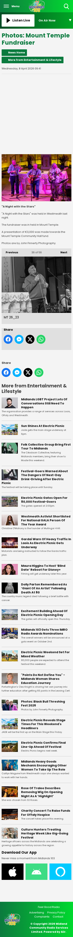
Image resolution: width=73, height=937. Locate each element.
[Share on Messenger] (19, 339)
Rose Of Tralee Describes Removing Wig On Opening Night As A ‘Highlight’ (41, 792)
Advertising (36, 912)
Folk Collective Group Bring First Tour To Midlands (46, 446)
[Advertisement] (36, 114)
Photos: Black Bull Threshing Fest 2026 (43, 703)
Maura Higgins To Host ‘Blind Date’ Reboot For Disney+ (43, 568)
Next (61, 252)
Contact (58, 917)
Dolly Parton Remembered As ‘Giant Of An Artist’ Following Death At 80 (44, 588)
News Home (16, 52)
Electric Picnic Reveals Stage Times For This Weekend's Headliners (43, 724)
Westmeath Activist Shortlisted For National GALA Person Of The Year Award (45, 520)
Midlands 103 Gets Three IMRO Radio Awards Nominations (44, 632)
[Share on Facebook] (8, 339)
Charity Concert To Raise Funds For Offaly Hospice (45, 813)
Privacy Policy (56, 912)
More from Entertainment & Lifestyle (34, 60)
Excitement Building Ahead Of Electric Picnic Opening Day (44, 613)
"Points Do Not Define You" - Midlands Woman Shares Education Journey (43, 679)
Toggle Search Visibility (67, 9)
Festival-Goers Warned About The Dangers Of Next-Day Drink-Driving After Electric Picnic (35, 477)
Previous (10, 252)
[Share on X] (30, 339)
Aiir (63, 932)
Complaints (41, 917)
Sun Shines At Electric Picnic (42, 426)
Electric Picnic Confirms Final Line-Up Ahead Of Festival (43, 745)
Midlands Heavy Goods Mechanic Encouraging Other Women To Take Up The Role (44, 765)
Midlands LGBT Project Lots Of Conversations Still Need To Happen (44, 403)
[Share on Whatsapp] (40, 339)
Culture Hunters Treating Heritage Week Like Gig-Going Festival (44, 833)
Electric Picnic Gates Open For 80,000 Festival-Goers (44, 500)
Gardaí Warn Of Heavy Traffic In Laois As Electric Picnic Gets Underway (46, 543)
